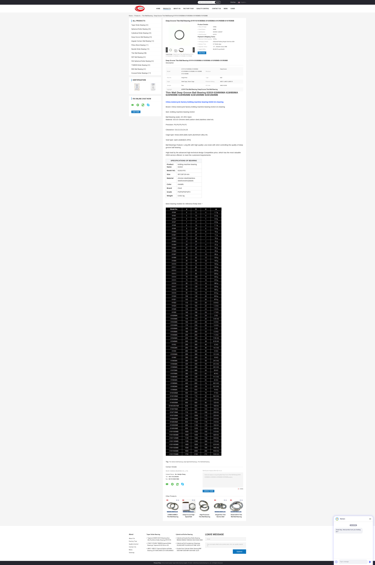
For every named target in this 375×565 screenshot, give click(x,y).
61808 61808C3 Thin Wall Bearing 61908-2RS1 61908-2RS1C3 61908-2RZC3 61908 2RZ (172, 516)
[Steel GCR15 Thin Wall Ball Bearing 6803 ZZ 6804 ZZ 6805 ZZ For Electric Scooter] (236, 506)
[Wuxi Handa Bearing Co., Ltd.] (139, 9)
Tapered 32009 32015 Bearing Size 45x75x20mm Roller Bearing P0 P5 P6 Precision (159, 539)
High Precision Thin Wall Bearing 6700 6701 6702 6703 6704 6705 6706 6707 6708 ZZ (204, 516)
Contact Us (216, 8)
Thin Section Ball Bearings (176, 462)
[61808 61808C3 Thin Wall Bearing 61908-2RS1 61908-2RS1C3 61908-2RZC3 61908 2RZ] (172, 506)
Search (218, 2)
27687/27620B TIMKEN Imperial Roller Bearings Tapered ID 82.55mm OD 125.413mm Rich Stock (159, 545)
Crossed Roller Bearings (139, 73)
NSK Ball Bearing (137, 69)
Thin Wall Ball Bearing (203, 462)
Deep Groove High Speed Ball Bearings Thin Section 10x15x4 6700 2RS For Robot (188, 516)
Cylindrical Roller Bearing (139, 33)
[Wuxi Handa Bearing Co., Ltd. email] (133, 105)
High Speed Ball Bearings (190, 462)
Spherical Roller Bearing (139, 29)
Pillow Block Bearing (138, 45)
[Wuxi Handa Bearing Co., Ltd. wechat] (144, 105)
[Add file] (336, 562)
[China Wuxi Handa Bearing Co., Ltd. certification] (137, 86)
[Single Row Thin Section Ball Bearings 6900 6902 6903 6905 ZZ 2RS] (220, 506)
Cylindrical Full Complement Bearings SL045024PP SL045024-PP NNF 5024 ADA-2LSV (188, 545)
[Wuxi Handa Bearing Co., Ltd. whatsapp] (139, 105)
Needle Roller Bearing (138, 49)
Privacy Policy (157, 563)
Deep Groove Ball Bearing (140, 37)
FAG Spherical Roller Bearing (141, 61)
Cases (232, 8)
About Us (177, 8)
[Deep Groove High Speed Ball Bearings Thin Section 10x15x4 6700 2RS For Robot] (188, 506)
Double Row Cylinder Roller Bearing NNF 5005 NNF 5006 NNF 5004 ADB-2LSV (189, 549)
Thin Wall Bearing (147, 16)
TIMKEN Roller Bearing (139, 65)
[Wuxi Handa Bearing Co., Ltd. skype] (149, 105)
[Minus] (370, 519)
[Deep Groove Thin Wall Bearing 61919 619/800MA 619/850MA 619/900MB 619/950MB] (179, 35)
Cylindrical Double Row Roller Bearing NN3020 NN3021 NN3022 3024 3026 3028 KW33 (190, 539)
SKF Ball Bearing (137, 57)
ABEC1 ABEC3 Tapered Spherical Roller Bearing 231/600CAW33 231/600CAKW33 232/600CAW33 (160, 550)
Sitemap (131, 552)
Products (167, 8)
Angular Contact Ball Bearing (141, 41)
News (226, 8)
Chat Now (233, 2)
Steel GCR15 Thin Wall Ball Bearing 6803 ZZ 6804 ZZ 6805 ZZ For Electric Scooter (236, 516)
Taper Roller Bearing (138, 25)
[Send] (370, 562)
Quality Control (202, 8)
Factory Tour (188, 8)
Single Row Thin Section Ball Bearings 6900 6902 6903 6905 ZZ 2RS (220, 516)
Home (158, 8)
